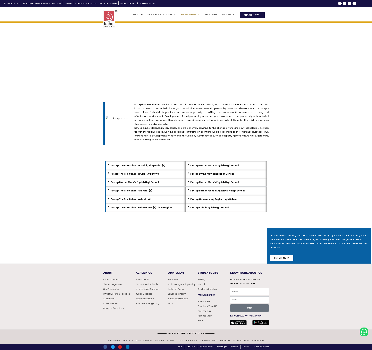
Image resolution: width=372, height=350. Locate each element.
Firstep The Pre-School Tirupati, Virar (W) (134, 173)
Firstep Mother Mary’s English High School (134, 182)
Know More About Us (246, 272)
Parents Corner (206, 295)
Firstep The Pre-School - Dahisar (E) (131, 190)
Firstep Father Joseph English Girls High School (217, 190)
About (136, 14)
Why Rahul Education (159, 14)
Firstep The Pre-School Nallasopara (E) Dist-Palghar (141, 207)
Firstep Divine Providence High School (212, 173)
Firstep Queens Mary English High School (213, 199)
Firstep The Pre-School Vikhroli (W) (130, 199)
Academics (144, 272)
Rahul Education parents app (246, 316)
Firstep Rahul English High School (209, 207)
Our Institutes (187, 14)
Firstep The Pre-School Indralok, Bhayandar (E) (137, 165)
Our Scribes (210, 14)
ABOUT (108, 272)
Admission (176, 272)
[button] (137, 14)
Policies (226, 14)
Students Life (208, 272)
